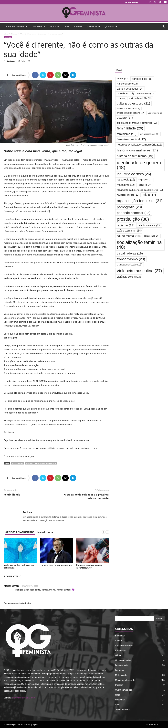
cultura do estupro (133, 103)
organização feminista (140, 201)
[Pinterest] (155, 2)
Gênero (14, 34)
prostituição (133, 219)
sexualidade (151, 236)
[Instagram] (150, 2)
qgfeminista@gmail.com (23, 697)
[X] (160, 2)
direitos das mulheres (128, 108)
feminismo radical (131, 139)
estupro (125, 117)
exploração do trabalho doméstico (137, 123)
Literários (54, 26)
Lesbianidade (121, 665)
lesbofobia (126, 179)
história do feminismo (135, 156)
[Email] (65, 75)
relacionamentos (149, 225)
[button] (163, 26)
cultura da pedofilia (140, 98)
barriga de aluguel (130, 88)
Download (92, 26)
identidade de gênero (139, 165)
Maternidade (121, 675)
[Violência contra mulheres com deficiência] (20, 550)
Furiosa (10, 61)
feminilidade (130, 128)
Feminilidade (12, 494)
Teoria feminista (122, 709)
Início (6, 34)
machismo (126, 184)
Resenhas (120, 699)
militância (145, 185)
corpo (121, 98)
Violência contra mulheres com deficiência (19, 566)
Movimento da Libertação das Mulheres (140, 190)
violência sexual (129, 276)
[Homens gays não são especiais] (56, 550)
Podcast (78, 26)
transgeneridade (129, 264)
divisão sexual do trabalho (130, 113)
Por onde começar (15, 26)
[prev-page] (103, 532)
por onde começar (133, 213)
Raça (117, 695)
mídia (149, 194)
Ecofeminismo (155, 113)
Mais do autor (45, 532)
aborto (122, 78)
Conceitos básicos (124, 645)
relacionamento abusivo (45, 463)
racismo (125, 225)
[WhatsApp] (58, 75)
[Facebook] (145, 2)
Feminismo (37, 26)
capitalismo (125, 93)
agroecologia (142, 78)
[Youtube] (165, 2)
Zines (66, 26)
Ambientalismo (127, 83)
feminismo (126, 134)
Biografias (120, 635)
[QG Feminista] (84, 12)
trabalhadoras (130, 253)
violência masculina (139, 270)
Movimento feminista (125, 680)
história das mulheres (137, 150)
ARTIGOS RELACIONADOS (19, 532)
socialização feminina (139, 245)
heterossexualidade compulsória (139, 144)
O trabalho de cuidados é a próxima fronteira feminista (86, 496)
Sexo (117, 704)
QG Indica (109, 26)
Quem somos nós (123, 690)
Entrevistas (120, 650)
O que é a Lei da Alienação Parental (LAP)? (89, 566)
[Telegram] (73, 75)
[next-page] (107, 532)
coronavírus (146, 93)
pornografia (129, 207)
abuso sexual (17, 463)
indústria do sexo (134, 174)
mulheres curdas (128, 195)
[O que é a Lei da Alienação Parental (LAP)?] (92, 550)
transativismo (131, 259)
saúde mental (129, 236)
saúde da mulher (129, 230)
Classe (118, 640)
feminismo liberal (149, 134)
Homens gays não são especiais (56, 564)
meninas (29, 463)
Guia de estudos (123, 660)
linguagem (145, 179)
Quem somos (131, 2)
